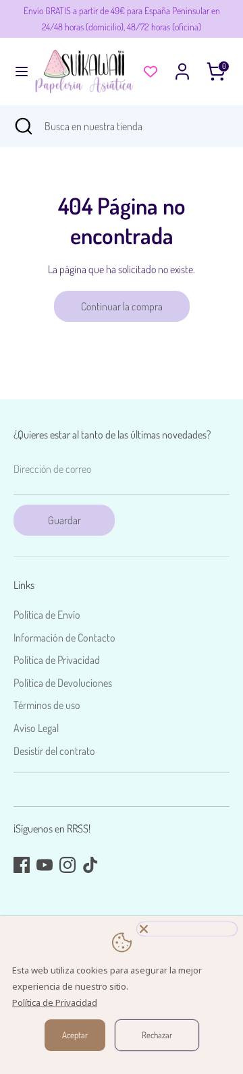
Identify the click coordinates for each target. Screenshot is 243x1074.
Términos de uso (47, 705)
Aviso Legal (36, 728)
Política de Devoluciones (63, 682)
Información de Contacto (64, 637)
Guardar (64, 520)
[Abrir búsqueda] (22, 126)
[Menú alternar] (17, 71)
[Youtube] (44, 865)
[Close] (187, 929)
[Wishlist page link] (150, 71)
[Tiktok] (90, 865)
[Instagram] (67, 865)
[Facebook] (22, 865)
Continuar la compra (122, 306)
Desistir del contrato (54, 751)
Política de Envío (47, 614)
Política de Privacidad (57, 660)
